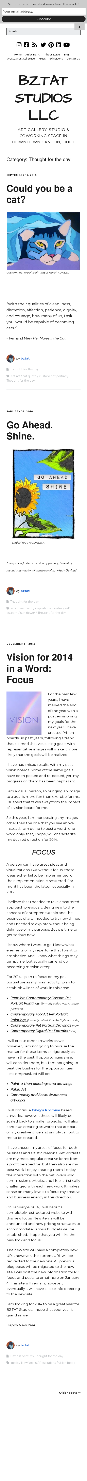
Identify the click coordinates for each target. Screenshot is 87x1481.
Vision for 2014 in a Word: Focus (39, 668)
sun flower (27, 613)
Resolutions (47, 1363)
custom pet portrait (53, 376)
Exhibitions (56, 58)
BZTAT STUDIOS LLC (43, 98)
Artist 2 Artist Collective (21, 58)
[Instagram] (19, 44)
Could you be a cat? (39, 193)
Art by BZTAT (33, 54)
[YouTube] (67, 44)
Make (23, 1470)
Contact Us (73, 58)
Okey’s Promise (46, 1110)
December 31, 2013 (20, 643)
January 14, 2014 (19, 411)
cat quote (29, 376)
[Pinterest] (51, 44)
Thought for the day (24, 369)
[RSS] (34, 44)
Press (42, 58)
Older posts (68, 1393)
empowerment (22, 608)
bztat (25, 358)
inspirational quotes (48, 608)
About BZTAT (52, 54)
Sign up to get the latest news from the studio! (43, 4)
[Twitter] (43, 44)
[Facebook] (26, 44)
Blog (66, 54)
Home (18, 54)
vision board (66, 1363)
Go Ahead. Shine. (29, 430)
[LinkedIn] (58, 44)
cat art (15, 376)
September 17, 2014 (21, 175)
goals (14, 1363)
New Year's (29, 1363)
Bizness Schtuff (21, 1356)
